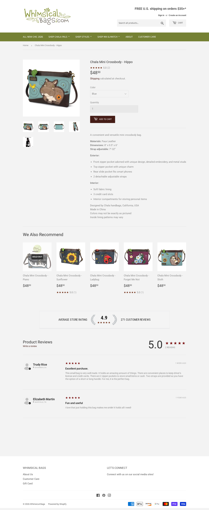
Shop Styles (82, 37)
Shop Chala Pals (58, 37)
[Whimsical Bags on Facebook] (98, 495)
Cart (180, 23)
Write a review (30, 346)
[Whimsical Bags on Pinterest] (103, 495)
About (129, 37)
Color (93, 87)
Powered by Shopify (57, 504)
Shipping (94, 78)
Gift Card (27, 483)
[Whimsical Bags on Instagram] (109, 495)
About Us (28, 474)
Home (25, 45)
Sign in (161, 15)
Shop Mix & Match (107, 37)
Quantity (94, 102)
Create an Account (177, 15)
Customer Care (147, 37)
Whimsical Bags (37, 504)
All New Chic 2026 (33, 37)
